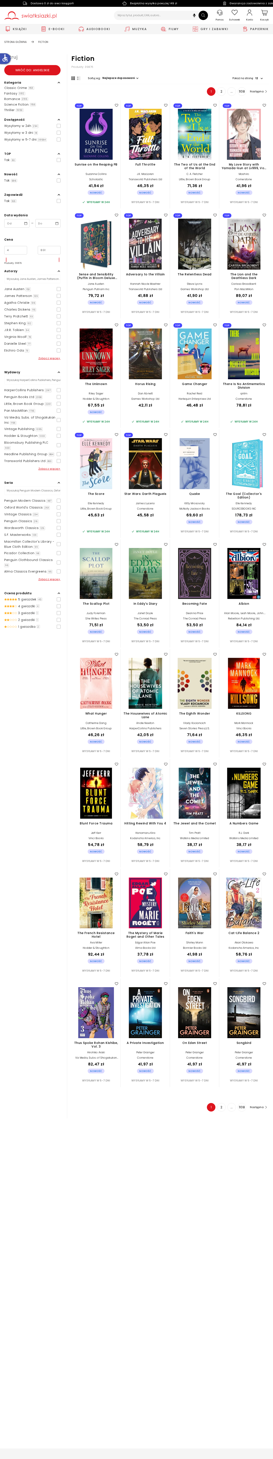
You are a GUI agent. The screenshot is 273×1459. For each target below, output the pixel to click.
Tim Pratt (194, 833)
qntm (244, 393)
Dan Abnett (145, 393)
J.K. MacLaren (145, 174)
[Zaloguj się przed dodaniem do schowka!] (116, 105)
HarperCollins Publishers (145, 728)
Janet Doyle (145, 613)
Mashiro (244, 174)
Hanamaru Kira (145, 833)
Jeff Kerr (96, 833)
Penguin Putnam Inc (96, 289)
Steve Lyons (194, 284)
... (232, 91)
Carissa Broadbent (243, 284)
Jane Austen (96, 284)
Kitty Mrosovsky (194, 503)
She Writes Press (96, 618)
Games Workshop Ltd (195, 289)
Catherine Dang (96, 723)
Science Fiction (19, 104)
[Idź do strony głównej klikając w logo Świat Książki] (30, 15)
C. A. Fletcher (195, 174)
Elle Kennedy (96, 503)
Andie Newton (145, 723)
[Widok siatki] (73, 78)
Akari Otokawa (244, 942)
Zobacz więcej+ (49, 358)
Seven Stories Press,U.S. (194, 728)
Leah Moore (248, 613)
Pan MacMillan (243, 289)
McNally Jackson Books (194, 508)
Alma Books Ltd (145, 948)
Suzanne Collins (96, 174)
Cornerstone (244, 179)
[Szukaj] (203, 15)
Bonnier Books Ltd (194, 948)
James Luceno (145, 503)
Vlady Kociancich (194, 723)
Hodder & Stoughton (96, 399)
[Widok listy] (78, 78)
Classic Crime (18, 88)
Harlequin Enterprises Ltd (195, 399)
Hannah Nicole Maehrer (145, 284)
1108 (242, 91)
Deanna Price (194, 613)
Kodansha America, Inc (145, 838)
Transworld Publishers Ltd (145, 179)
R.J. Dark (244, 833)
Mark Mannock (243, 723)
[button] (194, 16)
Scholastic (96, 179)
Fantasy (14, 93)
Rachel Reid (194, 393)
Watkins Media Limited (194, 838)
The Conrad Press (145, 618)
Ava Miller (96, 942)
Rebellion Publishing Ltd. (244, 618)
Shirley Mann (194, 942)
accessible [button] (5, 58)
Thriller (13, 110)
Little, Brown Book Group (195, 179)
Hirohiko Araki (96, 1052)
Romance (15, 99)
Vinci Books (243, 728)
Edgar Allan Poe (145, 942)
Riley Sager (96, 393)
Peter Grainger (145, 1052)
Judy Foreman (96, 613)
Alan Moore (231, 613)
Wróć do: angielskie (32, 70)
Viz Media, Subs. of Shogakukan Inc (96, 1059)
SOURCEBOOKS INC (244, 508)
